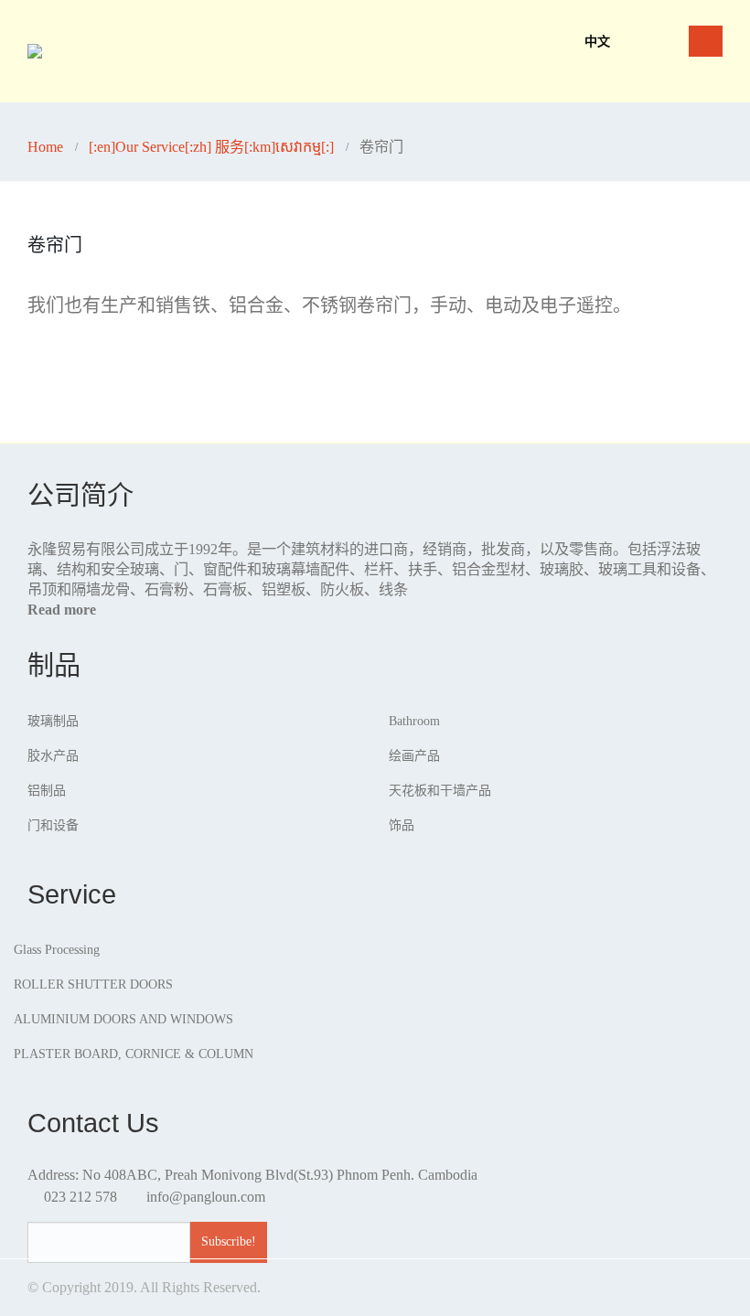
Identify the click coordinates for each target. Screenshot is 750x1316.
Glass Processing (57, 950)
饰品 (401, 825)
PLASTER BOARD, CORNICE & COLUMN (133, 1054)
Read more (61, 610)
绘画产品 (414, 756)
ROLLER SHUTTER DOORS (93, 984)
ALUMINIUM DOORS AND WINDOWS (123, 1019)
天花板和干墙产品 (440, 790)
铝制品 (46, 790)
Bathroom (414, 721)
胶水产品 (53, 756)
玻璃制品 (53, 721)
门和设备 (53, 825)
